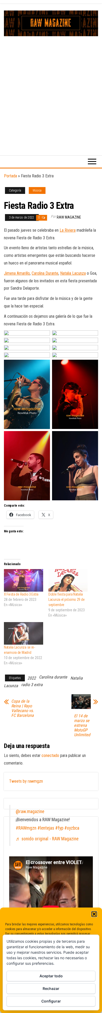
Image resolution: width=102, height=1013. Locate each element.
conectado (50, 755)
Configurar (51, 1001)
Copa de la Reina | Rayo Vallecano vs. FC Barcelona (22, 708)
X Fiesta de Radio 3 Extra (21, 594)
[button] (94, 914)
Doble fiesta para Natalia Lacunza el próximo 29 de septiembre (66, 599)
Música (37, 190)
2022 (31, 678)
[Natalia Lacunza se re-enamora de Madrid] (23, 633)
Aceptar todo (51, 976)
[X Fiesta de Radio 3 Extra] (23, 580)
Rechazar (51, 988)
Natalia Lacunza (73, 273)
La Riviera (68, 230)
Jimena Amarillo (17, 273)
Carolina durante (53, 677)
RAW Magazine (69, 217)
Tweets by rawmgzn (26, 781)
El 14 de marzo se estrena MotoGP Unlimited (82, 725)
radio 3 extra (32, 684)
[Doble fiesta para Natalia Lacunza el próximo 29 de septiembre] (68, 580)
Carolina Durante (45, 273)
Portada (10, 175)
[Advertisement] (51, 90)
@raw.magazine (30, 811)
